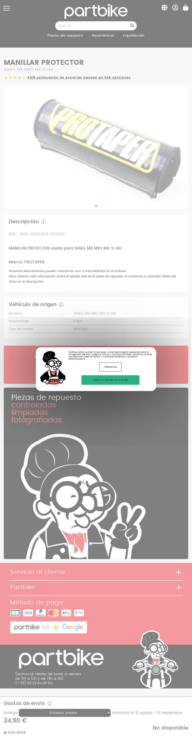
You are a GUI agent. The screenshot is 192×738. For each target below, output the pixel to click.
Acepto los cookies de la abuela (110, 380)
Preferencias (110, 367)
